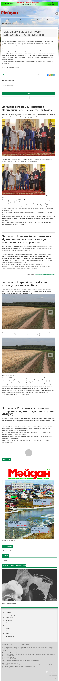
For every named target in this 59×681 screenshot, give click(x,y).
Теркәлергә (42, 97)
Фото (44, 19)
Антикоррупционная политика (10, 663)
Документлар (10, 636)
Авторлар (33, 19)
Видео (49, 19)
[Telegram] (54, 75)
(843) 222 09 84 (53, 675)
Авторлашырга (15, 97)
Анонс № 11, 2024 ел (8, 540)
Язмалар (7, 75)
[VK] (56, 13)
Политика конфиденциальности (10, 668)
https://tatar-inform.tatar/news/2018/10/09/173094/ (45, 399)
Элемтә (10, 23)
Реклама (4, 23)
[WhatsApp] (52, 75)
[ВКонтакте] (47, 75)
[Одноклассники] (50, 75)
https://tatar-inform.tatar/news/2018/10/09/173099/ (45, 274)
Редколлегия (24, 19)
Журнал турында (13, 19)
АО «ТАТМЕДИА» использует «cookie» (11, 665)
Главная (8, 612)
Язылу (39, 19)
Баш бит (4, 19)
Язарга (28, 93)
